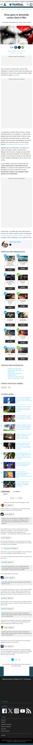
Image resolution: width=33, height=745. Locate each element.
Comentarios (5, 491)
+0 (12, 505)
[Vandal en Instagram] (16, 710)
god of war (4, 387)
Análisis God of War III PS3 (14, 368)
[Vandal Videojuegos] (16, 4)
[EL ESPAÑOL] (31, 4)
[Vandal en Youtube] (22, 710)
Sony (3, 1)
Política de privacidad (5, 726)
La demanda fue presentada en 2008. (17, 144)
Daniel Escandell (12, 51)
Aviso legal (3, 728)
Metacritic (17, 1)
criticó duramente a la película (15, 235)
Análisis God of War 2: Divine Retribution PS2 (15, 374)
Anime (12, 1)
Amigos (5, 494)
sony (9, 387)
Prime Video (7, 1)
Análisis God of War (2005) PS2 (16, 376)
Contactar (3, 722)
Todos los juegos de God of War (16, 378)
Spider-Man (22, 1)
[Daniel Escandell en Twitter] (10, 245)
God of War (15, 75)
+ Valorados (16, 491)
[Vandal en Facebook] (4, 710)
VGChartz (3, 735)
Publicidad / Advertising (6, 724)
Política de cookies (5, 731)
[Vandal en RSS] (28, 710)
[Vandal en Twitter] (10, 710)
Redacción (3, 720)
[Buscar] (27, 4)
